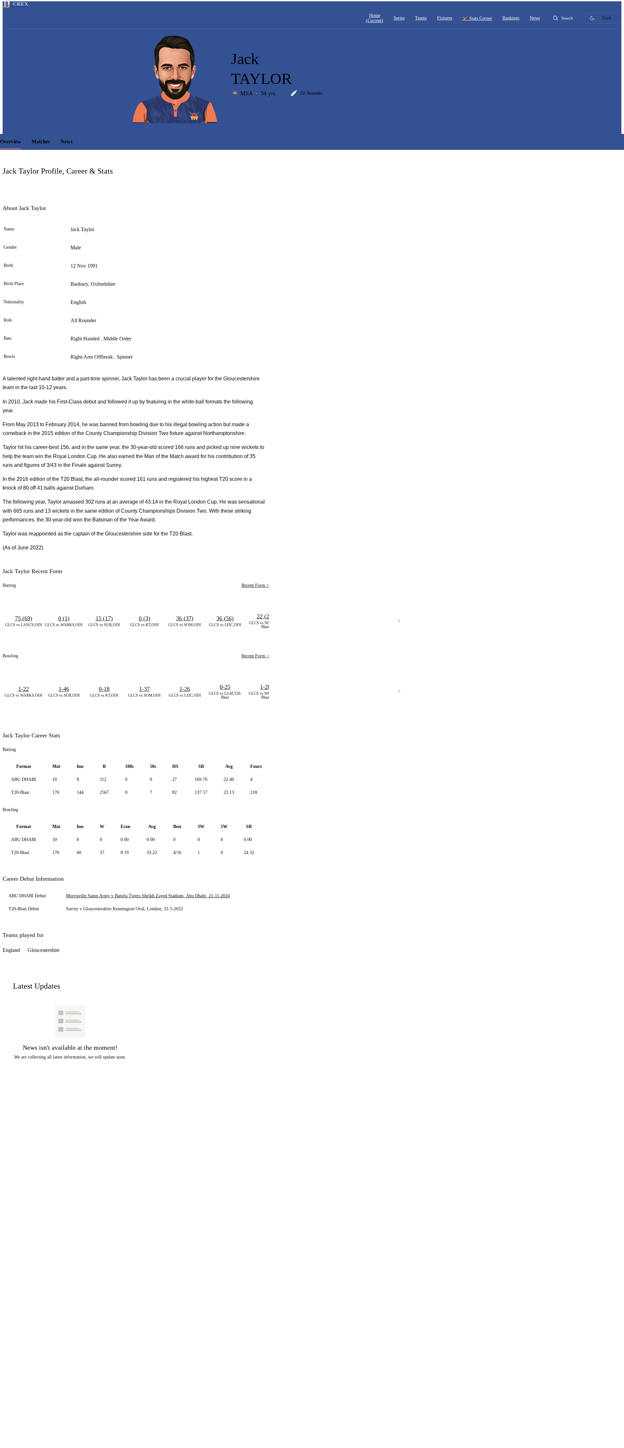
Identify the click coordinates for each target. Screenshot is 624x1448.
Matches (41, 141)
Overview (10, 141)
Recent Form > (255, 585)
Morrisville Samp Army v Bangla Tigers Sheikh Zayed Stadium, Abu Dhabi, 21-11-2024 (148, 895)
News (66, 141)
